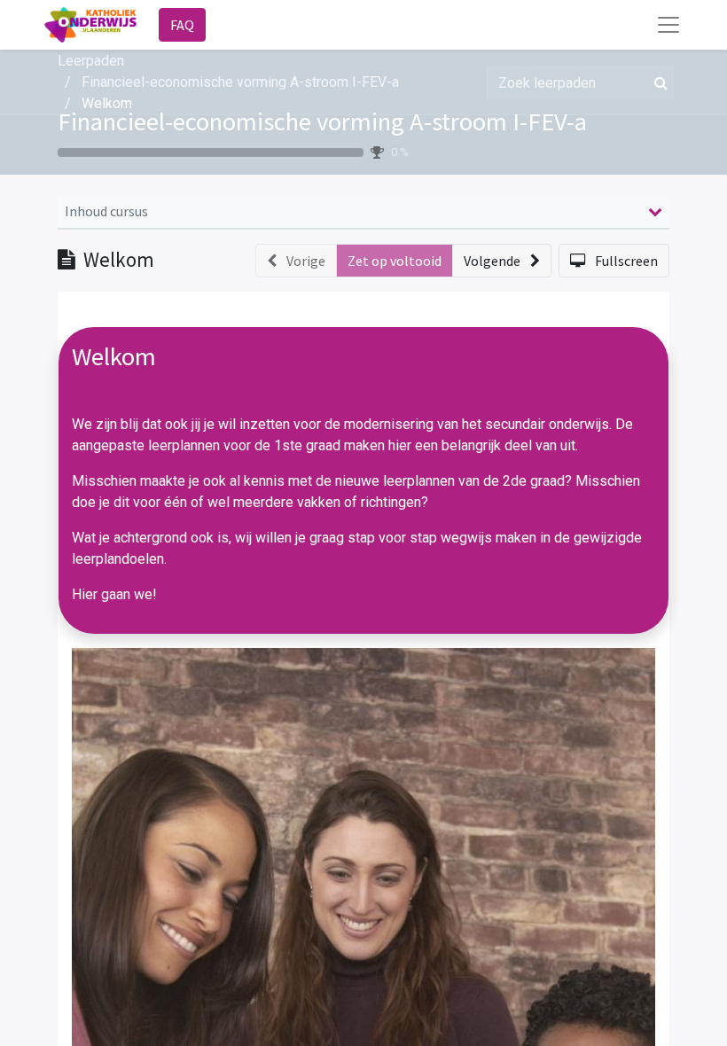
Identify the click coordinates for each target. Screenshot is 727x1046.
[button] (501, 260)
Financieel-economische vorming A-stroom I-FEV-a (322, 121)
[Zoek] (657, 82)
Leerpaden (91, 60)
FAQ (182, 25)
